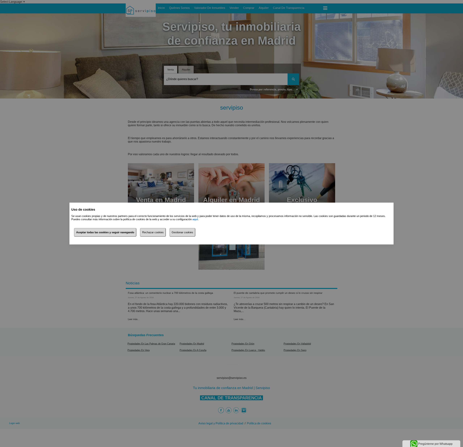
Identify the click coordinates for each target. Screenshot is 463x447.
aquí (195, 219)
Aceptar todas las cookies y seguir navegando (105, 232)
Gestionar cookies (182, 232)
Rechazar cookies (153, 232)
